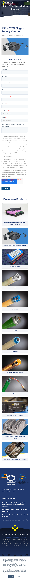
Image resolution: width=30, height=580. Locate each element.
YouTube (21, 556)
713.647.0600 (24, 537)
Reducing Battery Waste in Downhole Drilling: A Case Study (15, 515)
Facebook (9, 556)
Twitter (15, 556)
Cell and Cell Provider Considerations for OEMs (15, 520)
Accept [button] (11, 576)
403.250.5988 (16, 537)
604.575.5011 (7, 537)
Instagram (27, 556)
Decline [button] (18, 576)
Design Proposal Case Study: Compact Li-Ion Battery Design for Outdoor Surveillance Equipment (14, 504)
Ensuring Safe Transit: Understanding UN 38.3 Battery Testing (14, 510)
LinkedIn (3, 556)
